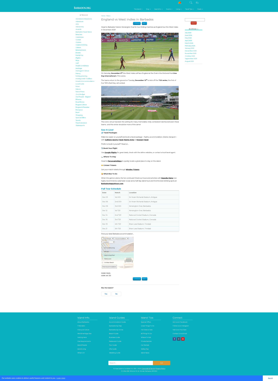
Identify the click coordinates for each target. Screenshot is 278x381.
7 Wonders (81, 326)
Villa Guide (113, 349)
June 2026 (188, 35)
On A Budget (80, 94)
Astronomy (80, 27)
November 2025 (190, 53)
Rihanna (78, 99)
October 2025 (190, 56)
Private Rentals (146, 341)
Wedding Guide (114, 353)
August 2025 (189, 61)
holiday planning (81, 76)
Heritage (79, 68)
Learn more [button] (60, 378)
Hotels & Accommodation (85, 81)
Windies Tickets (132, 170)
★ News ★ (84, 15)
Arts (77, 24)
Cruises (78, 42)
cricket (103, 275)
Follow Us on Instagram (181, 326)
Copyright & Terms (148, 368)
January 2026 (189, 48)
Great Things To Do (147, 326)
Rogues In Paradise (82, 107)
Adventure (79, 21)
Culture (78, 47)
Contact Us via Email (180, 333)
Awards (78, 29)
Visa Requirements (84, 341)
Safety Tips (145, 349)
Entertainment (81, 50)
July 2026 (188, 32)
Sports (78, 120)
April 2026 (188, 40)
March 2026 (189, 43)
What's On (81, 353)
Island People (82, 345)
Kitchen (106, 251)
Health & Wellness (82, 66)
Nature (78, 89)
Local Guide (80, 84)
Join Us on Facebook (180, 322)
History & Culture (83, 330)
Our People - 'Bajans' (83, 97)
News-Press (80, 92)
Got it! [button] (270, 378)
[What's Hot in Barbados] (180, 3)
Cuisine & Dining (81, 45)
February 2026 (190, 46)
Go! (161, 363)
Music (78, 86)
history (78, 73)
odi (107, 275)
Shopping (79, 115)
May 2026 (188, 38)
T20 (109, 275)
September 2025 (191, 58)
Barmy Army (129, 140)
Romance (79, 110)
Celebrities (80, 37)
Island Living (81, 349)
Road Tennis (80, 102)
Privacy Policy (160, 368)
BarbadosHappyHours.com (112, 184)
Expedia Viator (167, 178)
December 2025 (191, 51)
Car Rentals (145, 345)
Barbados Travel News (84, 32)
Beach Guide (113, 333)
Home (103, 16)
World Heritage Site (84, 333)
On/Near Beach (109, 262)
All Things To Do (146, 333)
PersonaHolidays (115, 161)
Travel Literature (81, 123)
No (116, 294)
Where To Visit (146, 337)
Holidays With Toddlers (84, 78)
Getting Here (82, 337)
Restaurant (107, 259)
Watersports (80, 125)
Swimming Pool (109, 255)
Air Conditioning (109, 248)
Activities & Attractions (84, 19)
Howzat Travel (142, 140)
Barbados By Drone (116, 330)
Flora (77, 60)
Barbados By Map (115, 326)
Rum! (77, 112)
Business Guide (114, 337)
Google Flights (111, 152)
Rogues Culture (81, 104)
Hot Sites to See (146, 330)
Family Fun (79, 55)
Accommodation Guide (117, 322)
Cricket (78, 40)
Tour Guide (113, 345)
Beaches (79, 34)
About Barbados (83, 322)
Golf (77, 63)
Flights (78, 58)
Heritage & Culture (82, 71)
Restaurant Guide (115, 341)
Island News (145, 353)
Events (78, 52)
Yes (106, 294)
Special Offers (81, 117)
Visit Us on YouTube (179, 330)
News (108, 16)
